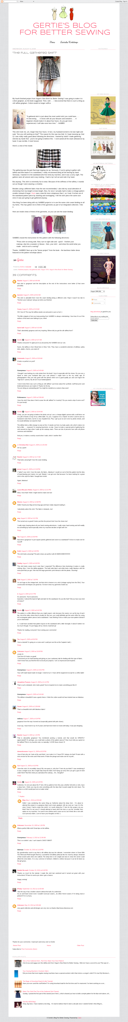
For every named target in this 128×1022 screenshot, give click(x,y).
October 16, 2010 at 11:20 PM (33, 849)
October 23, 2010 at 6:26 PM (38, 870)
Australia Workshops (69, 42)
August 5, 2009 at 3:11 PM (29, 518)
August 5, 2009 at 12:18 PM (31, 469)
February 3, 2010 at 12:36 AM (36, 837)
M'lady (19, 889)
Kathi (19, 551)
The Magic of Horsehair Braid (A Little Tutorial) (38, 981)
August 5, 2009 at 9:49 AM (35, 370)
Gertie (19, 340)
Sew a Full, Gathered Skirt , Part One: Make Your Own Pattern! (43, 961)
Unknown (20, 651)
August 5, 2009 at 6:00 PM (31, 563)
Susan (19, 706)
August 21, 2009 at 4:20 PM (29, 765)
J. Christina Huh (23, 445)
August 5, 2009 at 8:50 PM (29, 639)
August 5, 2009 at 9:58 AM (35, 397)
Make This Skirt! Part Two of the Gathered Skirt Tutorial (41, 991)
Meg (23, 800)
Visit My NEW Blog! (29, 1001)
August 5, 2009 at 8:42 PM (33, 610)
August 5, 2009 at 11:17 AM (32, 457)
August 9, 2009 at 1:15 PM (31, 735)
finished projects (23, 269)
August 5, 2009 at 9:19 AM (33, 327)
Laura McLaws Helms (24, 490)
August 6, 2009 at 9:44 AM (35, 694)
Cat (18, 765)
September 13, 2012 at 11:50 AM (33, 889)
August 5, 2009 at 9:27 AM (33, 340)
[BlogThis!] (41, 267)
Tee (18, 537)
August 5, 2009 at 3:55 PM (29, 537)
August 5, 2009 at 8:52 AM (32, 295)
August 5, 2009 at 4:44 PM (30, 551)
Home (52, 42)
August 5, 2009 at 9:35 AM (33, 358)
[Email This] (39, 267)
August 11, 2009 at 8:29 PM (37, 751)
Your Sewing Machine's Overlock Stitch (35, 971)
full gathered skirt (34, 269)
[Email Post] (35, 267)
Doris (34, 193)
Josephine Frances (23, 682)
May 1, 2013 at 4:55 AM (34, 800)
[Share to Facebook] (45, 267)
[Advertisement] (98, 354)
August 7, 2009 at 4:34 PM (31, 718)
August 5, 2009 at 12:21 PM (42, 490)
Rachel (19, 280)
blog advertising (95, 311)
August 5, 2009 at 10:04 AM (34, 411)
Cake (79, 1018)
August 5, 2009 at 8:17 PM (27, 594)
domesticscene (22, 751)
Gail (18, 579)
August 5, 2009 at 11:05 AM (38, 445)
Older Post (80, 945)
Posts (95, 299)
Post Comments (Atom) (29, 949)
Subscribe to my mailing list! (99, 316)
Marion (19, 502)
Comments (97, 303)
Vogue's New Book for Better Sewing (61, 269)
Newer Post (17, 945)
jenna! (19, 469)
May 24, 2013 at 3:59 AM (33, 905)
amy (18, 518)
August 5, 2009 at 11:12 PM (40, 682)
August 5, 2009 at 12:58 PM (32, 502)
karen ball (20, 327)
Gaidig (19, 563)
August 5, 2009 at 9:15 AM (30, 309)
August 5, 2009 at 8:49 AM (31, 280)
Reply (19, 288)
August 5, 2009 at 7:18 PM (29, 579)
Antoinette (21, 358)
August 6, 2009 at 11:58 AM (31, 706)
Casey (19, 309)
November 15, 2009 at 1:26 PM (35, 825)
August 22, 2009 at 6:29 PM (34, 782)
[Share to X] (43, 267)
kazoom (20, 295)
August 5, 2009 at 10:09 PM (34, 651)
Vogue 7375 (45, 269)
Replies (22, 796)
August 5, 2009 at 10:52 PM (35, 670)
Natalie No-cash (22, 870)
